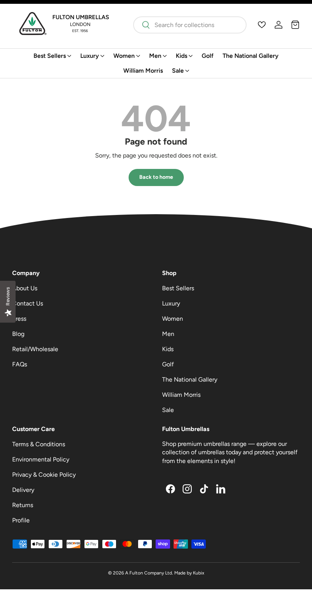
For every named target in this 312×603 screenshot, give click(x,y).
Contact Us (27, 303)
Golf (207, 55)
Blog (18, 333)
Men (168, 333)
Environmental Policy (40, 459)
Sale (168, 410)
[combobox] (190, 24)
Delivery (23, 489)
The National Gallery (251, 55)
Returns (22, 505)
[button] (295, 24)
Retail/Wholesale (35, 349)
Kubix (198, 573)
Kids (168, 349)
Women (172, 318)
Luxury (171, 303)
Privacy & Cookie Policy (44, 474)
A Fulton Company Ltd (148, 573)
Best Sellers (178, 288)
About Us (24, 288)
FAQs (19, 364)
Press (19, 318)
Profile (21, 520)
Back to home (156, 177)
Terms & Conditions (38, 444)
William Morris (143, 70)
